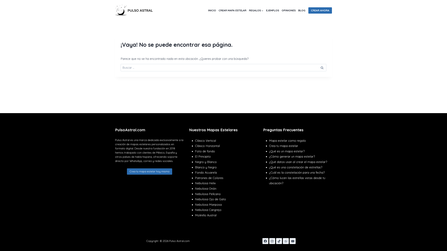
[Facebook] (265, 241)
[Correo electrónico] (293, 241)
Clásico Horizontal (207, 146)
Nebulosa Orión (205, 188)
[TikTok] (279, 241)
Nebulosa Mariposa (208, 204)
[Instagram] (272, 241)
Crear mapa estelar (232, 10)
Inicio (212, 10)
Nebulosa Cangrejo (208, 210)
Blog (301, 10)
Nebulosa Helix (205, 183)
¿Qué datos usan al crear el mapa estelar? (298, 162)
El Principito (203, 156)
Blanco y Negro (206, 167)
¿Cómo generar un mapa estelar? (292, 156)
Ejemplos (272, 10)
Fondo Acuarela (206, 172)
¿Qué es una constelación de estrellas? (295, 167)
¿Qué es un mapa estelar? (287, 151)
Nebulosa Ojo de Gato (210, 199)
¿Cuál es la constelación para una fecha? (297, 172)
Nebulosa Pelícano (208, 194)
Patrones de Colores (209, 178)
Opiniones (289, 10)
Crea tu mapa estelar (283, 146)
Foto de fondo (205, 151)
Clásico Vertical (205, 140)
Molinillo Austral (206, 215)
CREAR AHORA (320, 10)
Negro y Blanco (206, 162)
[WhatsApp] (286, 241)
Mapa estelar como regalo (287, 140)
